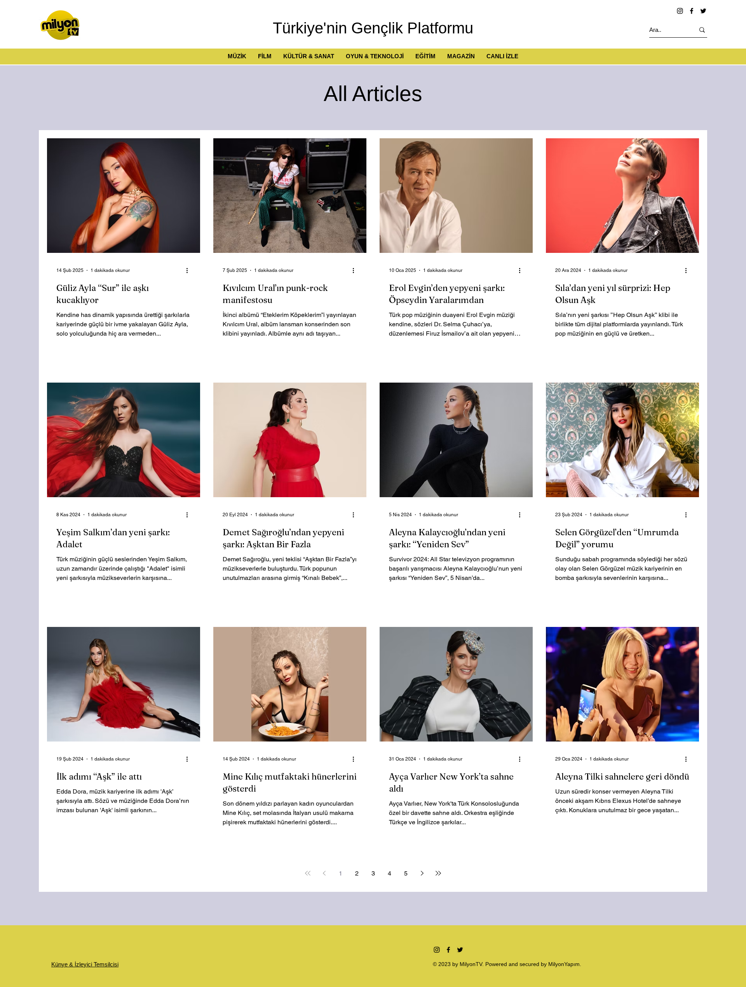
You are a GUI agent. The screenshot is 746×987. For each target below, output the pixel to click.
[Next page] (422, 873)
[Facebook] (691, 11)
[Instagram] (680, 11)
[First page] (308, 873)
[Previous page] (324, 873)
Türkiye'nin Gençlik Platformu (373, 28)
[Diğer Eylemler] (189, 270)
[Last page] (438, 873)
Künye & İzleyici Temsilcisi (85, 964)
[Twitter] (703, 11)
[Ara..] (702, 29)
